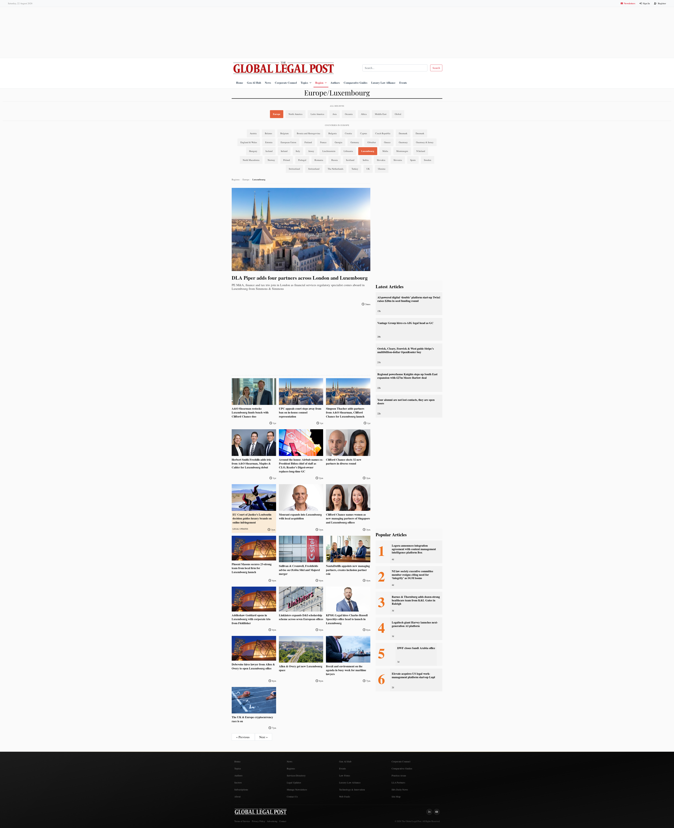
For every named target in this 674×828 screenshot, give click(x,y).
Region (319, 83)
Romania (319, 160)
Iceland (269, 151)
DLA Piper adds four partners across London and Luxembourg (300, 277)
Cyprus (363, 133)
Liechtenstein (328, 151)
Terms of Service (242, 821)
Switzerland (294, 168)
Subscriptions (241, 789)
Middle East (380, 114)
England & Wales (248, 142)
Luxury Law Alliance (383, 83)
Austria (253, 133)
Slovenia (398, 160)
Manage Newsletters (297, 789)
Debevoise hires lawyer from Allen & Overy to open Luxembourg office (253, 666)
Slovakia (381, 160)
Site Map (396, 796)
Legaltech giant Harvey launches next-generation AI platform (415, 624)
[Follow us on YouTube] (437, 812)
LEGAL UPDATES (240, 528)
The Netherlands (335, 168)
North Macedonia (251, 160)
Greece (387, 142)
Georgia (338, 142)
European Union (288, 142)
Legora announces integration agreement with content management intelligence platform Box (414, 549)
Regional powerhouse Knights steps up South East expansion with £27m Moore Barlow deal (407, 376)
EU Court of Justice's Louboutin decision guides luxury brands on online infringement (252, 518)
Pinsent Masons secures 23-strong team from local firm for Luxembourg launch (252, 568)
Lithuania (348, 151)
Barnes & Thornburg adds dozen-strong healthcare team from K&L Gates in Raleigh (416, 600)
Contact (282, 821)
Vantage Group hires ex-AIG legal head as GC (405, 323)
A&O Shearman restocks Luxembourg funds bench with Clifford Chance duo (250, 412)
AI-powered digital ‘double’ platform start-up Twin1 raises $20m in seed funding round (408, 299)
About (237, 796)
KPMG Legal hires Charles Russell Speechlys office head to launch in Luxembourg (347, 619)
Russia (334, 160)
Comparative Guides (355, 83)
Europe (276, 114)
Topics (304, 83)
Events (403, 83)
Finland (308, 142)
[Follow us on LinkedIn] (429, 812)
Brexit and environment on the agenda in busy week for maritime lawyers (346, 670)
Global (398, 114)
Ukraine (381, 168)
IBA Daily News (400, 789)
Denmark (403, 133)
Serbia (366, 160)
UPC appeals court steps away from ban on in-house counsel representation (300, 412)
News (268, 83)
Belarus (268, 133)
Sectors (238, 782)
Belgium (284, 133)
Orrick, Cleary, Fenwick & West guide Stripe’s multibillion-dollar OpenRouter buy (405, 350)
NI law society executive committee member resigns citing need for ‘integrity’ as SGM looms (412, 574)
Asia (334, 114)
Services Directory (296, 775)
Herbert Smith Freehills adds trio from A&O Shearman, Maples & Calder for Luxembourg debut (251, 463)
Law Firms (344, 775)
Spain (413, 160)
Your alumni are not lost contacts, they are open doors (406, 401)
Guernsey (403, 142)
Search (436, 68)
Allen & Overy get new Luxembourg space (300, 668)
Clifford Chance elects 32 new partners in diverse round (343, 461)
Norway (271, 160)
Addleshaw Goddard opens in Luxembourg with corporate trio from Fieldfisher (251, 619)
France (323, 142)
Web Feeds (344, 796)
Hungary (253, 151)
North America (295, 114)
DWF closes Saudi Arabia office (416, 648)
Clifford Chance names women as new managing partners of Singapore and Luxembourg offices (348, 518)
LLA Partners (398, 782)
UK (368, 168)
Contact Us (292, 796)
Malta (385, 151)
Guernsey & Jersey (425, 142)
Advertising (272, 821)
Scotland (350, 160)
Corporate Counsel (286, 83)
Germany (355, 142)
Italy (298, 151)
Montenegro (402, 151)
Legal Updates (294, 782)
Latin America (317, 114)
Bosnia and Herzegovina (308, 133)
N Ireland (420, 151)
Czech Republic (383, 133)
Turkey (355, 168)
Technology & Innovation (352, 789)
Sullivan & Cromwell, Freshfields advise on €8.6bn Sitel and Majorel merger (299, 570)
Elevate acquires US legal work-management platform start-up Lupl (413, 675)
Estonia (268, 142)
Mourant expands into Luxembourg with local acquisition (300, 516)
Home (239, 83)
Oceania (349, 114)
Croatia (348, 133)
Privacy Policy (258, 821)
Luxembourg (367, 151)
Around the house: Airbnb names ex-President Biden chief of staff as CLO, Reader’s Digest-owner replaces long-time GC (301, 465)
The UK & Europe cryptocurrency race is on (252, 719)
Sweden (427, 160)
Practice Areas (399, 775)
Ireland (284, 151)
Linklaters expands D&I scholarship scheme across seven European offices (301, 617)
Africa (364, 114)
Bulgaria (332, 133)
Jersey (311, 151)
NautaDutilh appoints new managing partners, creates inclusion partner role (348, 570)
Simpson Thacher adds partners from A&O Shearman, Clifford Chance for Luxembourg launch (345, 412)
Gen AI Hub (254, 83)
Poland (286, 160)
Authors (335, 83)
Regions (236, 179)
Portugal (302, 160)
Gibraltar (371, 142)
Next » (263, 737)
